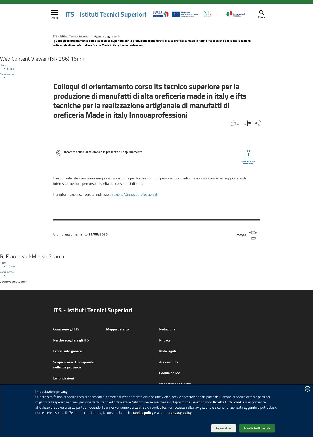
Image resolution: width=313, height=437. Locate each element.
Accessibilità (168, 362)
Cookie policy (169, 373)
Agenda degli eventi (107, 36)
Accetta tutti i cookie (257, 428)
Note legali (167, 351)
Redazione (167, 329)
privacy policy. (181, 412)
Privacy (165, 340)
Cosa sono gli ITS (66, 329)
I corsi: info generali (68, 351)
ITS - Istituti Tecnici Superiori (105, 14)
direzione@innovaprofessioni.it (133, 194)
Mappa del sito (117, 329)
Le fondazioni (63, 378)
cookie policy (143, 412)
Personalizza (223, 428)
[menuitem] (160, 69)
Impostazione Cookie (175, 384)
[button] (261, 14)
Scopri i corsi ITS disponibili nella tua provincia (74, 364)
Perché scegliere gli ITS (71, 340)
